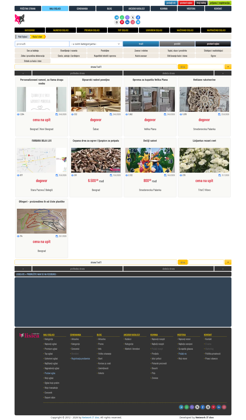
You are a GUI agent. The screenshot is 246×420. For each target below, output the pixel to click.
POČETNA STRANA (27, 8)
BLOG (109, 8)
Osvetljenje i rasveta (68, 50)
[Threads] (117, 22)
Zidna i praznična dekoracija (33, 55)
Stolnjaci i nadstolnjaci (213, 50)
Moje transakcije (51, 387)
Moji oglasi (49, 378)
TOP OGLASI (123, 30)
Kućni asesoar (141, 55)
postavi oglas (186, 2)
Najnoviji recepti (158, 339)
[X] (133, 17)
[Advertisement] (123, 302)
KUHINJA (164, 8)
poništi (177, 43)
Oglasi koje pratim (52, 382)
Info (99, 348)
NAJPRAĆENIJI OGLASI (216, 30)
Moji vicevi (183, 358)
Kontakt (208, 339)
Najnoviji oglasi (51, 343)
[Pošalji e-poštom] (138, 22)
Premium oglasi (51, 348)
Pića (153, 373)
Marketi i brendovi (132, 348)
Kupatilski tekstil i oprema (105, 55)
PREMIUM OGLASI (91, 30)
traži (141, 43)
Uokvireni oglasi (51, 358)
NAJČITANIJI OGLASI (185, 30)
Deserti (155, 368)
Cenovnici (75, 348)
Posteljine (105, 50)
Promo (101, 343)
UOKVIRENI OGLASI (154, 30)
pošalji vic (171, 2)
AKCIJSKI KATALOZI (137, 8)
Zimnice (155, 378)
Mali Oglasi (22, 36)
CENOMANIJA (82, 8)
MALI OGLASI (55, 8)
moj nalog (201, 2)
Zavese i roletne (141, 50)
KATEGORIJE (30, 30)
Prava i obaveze (211, 358)
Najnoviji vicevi (184, 339)
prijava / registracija (220, 2)
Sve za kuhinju (33, 50)
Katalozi (128, 339)
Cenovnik (48, 392)
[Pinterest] (122, 22)
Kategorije (49, 339)
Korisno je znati (104, 363)
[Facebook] (138, 17)
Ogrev (213, 55)
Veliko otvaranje (104, 353)
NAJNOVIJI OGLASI (60, 30)
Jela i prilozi (156, 358)
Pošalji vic (183, 353)
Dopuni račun (50, 397)
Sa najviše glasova (186, 348)
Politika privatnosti (213, 353)
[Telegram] (117, 17)
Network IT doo (90, 417)
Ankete (101, 373)
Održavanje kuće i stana (177, 55)
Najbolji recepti (158, 343)
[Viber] (127, 17)
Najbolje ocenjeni (185, 343)
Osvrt (100, 358)
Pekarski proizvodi (159, 363)
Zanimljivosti (103, 368)
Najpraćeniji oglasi (52, 368)
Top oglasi (49, 353)
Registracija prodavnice (80, 358)
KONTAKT (218, 8)
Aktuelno (75, 339)
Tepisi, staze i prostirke (177, 50)
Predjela (155, 353)
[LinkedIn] (127, 22)
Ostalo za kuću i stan (32, 61)
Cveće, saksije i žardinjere (69, 55)
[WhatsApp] (122, 17)
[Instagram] (133, 22)
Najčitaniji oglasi (51, 363)
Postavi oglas (50, 373)
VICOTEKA (191, 8)
